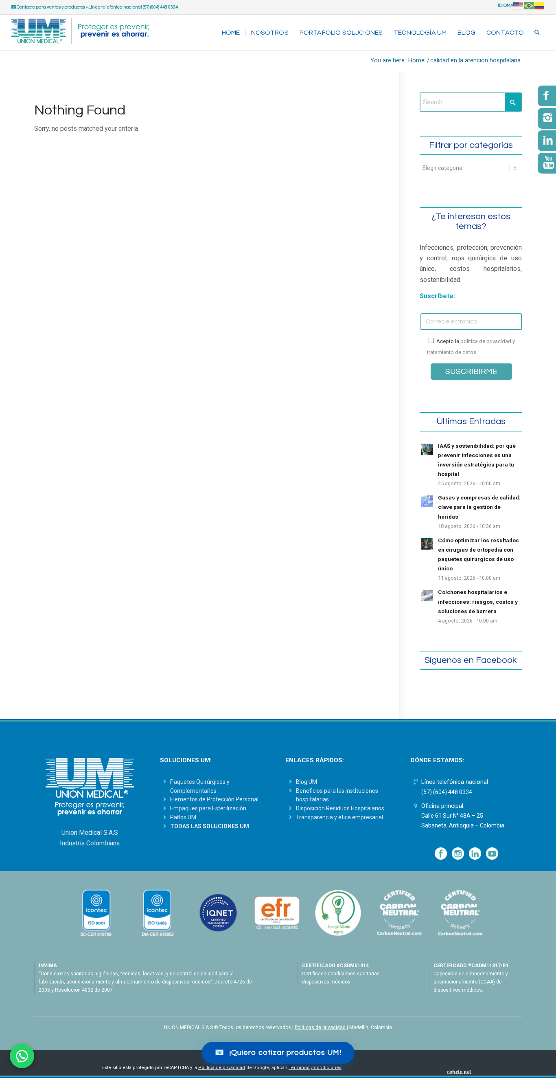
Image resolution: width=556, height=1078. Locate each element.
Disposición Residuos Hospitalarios (340, 808)
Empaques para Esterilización (208, 808)
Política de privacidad (221, 1067)
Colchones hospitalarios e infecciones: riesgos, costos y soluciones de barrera (478, 601)
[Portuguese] (529, 5)
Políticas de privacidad (320, 1027)
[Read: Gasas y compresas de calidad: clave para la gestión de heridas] (427, 501)
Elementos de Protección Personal (214, 799)
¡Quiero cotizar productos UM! (278, 1052)
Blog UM (306, 782)
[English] (518, 5)
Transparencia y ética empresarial (339, 817)
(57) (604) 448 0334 (446, 792)
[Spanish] (539, 5)
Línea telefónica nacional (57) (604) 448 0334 (133, 7)
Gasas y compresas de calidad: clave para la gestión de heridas (479, 506)
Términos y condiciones (315, 1067)
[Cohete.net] (459, 1071)
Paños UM (183, 817)
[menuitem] (231, 33)
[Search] (537, 33)
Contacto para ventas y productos (50, 7)
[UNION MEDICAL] (80, 33)
